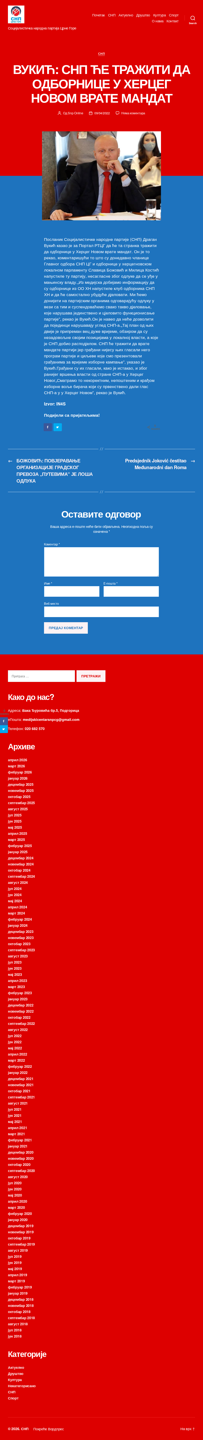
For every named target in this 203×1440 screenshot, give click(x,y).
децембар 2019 (21, 1225)
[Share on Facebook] (48, 427)
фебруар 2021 (20, 1140)
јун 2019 (15, 1262)
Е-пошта (110, 583)
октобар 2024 (19, 870)
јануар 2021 (18, 1146)
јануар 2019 (18, 1293)
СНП (112, 15)
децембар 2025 (21, 784)
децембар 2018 (21, 1299)
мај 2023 (15, 974)
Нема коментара (133, 113)
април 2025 (17, 833)
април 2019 (17, 1274)
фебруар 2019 (20, 1287)
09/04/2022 (102, 113)
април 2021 (17, 1127)
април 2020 (17, 1201)
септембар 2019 (21, 1244)
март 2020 (16, 1207)
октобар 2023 (19, 943)
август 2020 (18, 1176)
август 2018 (18, 1323)
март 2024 (16, 913)
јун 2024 (15, 894)
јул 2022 (15, 1035)
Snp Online (75, 113)
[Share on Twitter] (58, 427)
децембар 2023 (21, 931)
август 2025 (18, 808)
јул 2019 (15, 1256)
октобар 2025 (19, 796)
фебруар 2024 (20, 919)
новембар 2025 (21, 790)
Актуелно (126, 15)
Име (48, 583)
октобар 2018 (19, 1311)
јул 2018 (15, 1330)
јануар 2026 (18, 778)
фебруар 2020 (20, 1213)
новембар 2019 (21, 1232)
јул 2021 (15, 1109)
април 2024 (17, 907)
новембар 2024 (21, 864)
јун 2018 (15, 1336)
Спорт (174, 15)
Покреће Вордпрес (48, 1428)
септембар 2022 (21, 1023)
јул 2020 (15, 1182)
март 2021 (16, 1133)
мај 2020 (15, 1195)
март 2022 (16, 1060)
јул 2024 (15, 888)
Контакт (173, 21)
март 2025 (16, 839)
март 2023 (16, 986)
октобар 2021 (19, 1090)
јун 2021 (15, 1115)
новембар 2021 (21, 1084)
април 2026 (17, 759)
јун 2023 (15, 968)
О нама (157, 21)
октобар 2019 (19, 1238)
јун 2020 (15, 1189)
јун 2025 (15, 821)
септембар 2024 (21, 876)
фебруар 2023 (20, 992)
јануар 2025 (18, 851)
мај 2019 (15, 1268)
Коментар (52, 544)
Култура (159, 15)
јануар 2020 (18, 1219)
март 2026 (16, 766)
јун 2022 (15, 1041)
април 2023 (17, 980)
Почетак (98, 15)
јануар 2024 (18, 925)
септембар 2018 (21, 1317)
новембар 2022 (21, 1011)
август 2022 (18, 1029)
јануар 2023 (18, 999)
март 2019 (16, 1281)
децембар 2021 (21, 1078)
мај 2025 (15, 827)
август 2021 (18, 1103)
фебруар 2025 (20, 845)
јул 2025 (15, 815)
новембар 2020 (21, 1158)
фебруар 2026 (20, 772)
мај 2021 (15, 1121)
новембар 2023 (21, 937)
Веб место (51, 603)
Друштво (143, 15)
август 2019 (18, 1250)
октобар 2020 (19, 1164)
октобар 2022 (19, 1017)
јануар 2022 (18, 1072)
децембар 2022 (21, 1005)
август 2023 (18, 956)
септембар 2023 (21, 949)
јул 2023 (15, 962)
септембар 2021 (21, 1097)
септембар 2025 (21, 802)
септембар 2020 (21, 1170)
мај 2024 (15, 900)
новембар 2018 (21, 1305)
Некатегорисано (22, 1385)
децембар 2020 (21, 1152)
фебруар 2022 (20, 1066)
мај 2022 (15, 1048)
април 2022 (17, 1054)
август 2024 (18, 882)
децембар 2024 (21, 858)
